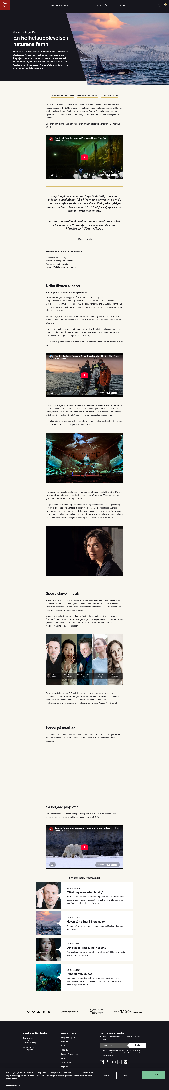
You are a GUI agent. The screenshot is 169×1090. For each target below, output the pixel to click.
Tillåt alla (153, 1074)
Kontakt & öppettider (69, 1033)
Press (63, 1058)
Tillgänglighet (66, 1062)
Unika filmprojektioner (62, 95)
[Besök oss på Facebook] (107, 1062)
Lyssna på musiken (109, 95)
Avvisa (106, 1075)
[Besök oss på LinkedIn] (119, 1062)
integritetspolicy (108, 1055)
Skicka (137, 1045)
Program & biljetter (68, 1037)
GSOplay (120, 5)
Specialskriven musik (87, 95)
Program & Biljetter (62, 5)
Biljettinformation (67, 1046)
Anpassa (126, 1075)
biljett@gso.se (28, 1049)
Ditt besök (101, 5)
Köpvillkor (64, 1066)
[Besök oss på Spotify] (125, 1062)
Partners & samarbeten (69, 1054)
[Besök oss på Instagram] (102, 1062)
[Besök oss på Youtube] (113, 1062)
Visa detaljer (11, 1085)
